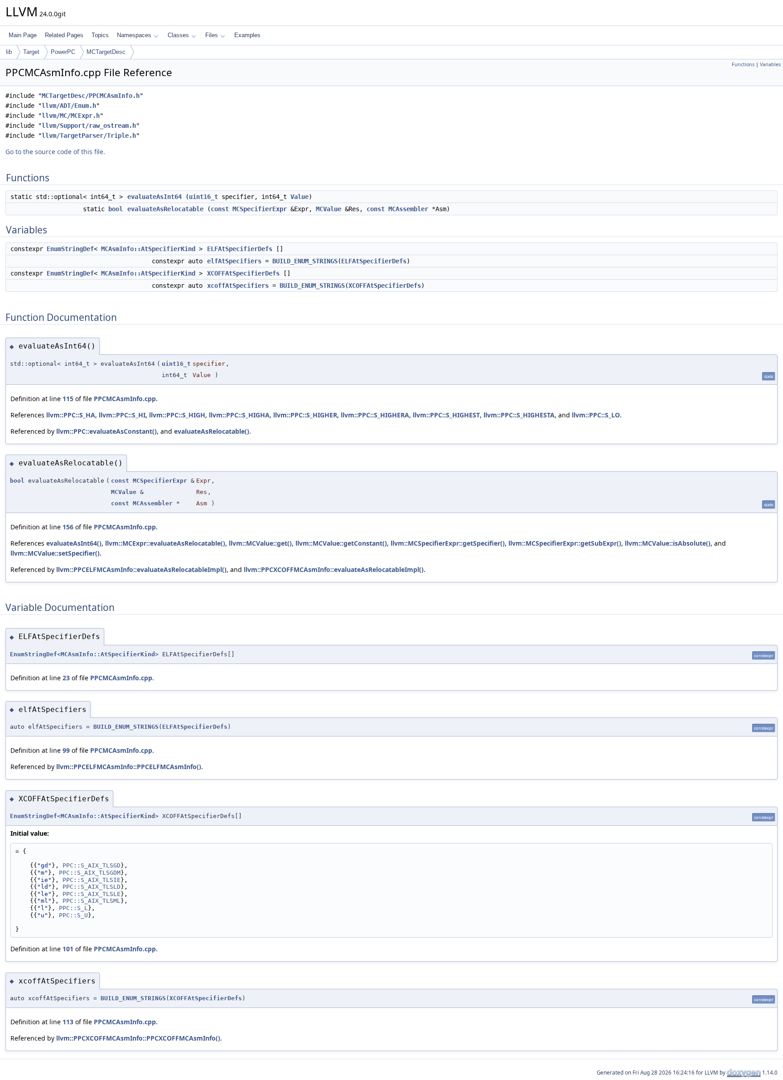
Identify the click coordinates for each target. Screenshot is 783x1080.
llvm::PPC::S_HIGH (177, 415)
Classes (178, 35)
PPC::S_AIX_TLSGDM (90, 872)
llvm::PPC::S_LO (596, 415)
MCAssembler (408, 209)
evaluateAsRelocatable (165, 209)
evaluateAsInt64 (154, 196)
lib (9, 51)
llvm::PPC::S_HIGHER (305, 415)
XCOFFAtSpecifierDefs (243, 273)
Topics (100, 35)
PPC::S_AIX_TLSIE (92, 880)
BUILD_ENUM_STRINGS (305, 261)
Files (211, 35)
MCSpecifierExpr (259, 209)
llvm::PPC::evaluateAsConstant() (106, 431)
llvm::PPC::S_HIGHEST (446, 415)
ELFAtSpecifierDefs (239, 248)
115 (68, 398)
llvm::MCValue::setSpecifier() (55, 553)
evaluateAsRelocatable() (211, 431)
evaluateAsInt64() (74, 543)
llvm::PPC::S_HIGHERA (375, 415)
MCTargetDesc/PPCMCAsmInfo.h (91, 95)
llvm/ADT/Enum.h (69, 105)
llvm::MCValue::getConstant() (341, 543)
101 (68, 948)
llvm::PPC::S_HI (122, 415)
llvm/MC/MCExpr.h (71, 115)
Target (31, 51)
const (220, 209)
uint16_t (203, 196)
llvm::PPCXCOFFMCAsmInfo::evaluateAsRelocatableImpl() (334, 569)
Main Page (23, 35)
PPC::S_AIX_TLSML (92, 900)
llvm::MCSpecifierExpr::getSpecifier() (448, 543)
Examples (247, 35)
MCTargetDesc (106, 51)
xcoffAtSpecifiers (238, 285)
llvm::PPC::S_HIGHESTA (519, 415)
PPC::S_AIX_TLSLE (92, 894)
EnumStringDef (70, 248)
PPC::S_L (73, 908)
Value (299, 196)
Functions (743, 64)
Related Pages (64, 35)
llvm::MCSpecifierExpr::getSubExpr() (564, 543)
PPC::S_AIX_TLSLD (92, 886)
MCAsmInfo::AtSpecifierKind (148, 248)
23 (66, 677)
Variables (770, 64)
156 (68, 527)
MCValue (328, 209)
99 (66, 750)
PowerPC (63, 51)
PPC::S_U (73, 915)
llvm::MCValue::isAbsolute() (667, 543)
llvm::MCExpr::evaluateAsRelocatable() (165, 543)
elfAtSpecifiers (234, 261)
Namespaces (134, 35)
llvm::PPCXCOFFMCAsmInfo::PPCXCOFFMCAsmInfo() (138, 1038)
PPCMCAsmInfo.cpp (125, 398)
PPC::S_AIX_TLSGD (92, 865)
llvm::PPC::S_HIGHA (239, 415)
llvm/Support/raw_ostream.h (89, 125)
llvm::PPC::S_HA (70, 415)
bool (115, 209)
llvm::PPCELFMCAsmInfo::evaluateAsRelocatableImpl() (141, 569)
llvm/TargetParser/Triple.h (89, 135)
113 (68, 1021)
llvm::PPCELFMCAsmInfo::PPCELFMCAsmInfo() (128, 766)
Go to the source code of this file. (55, 151)
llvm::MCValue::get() (260, 543)
